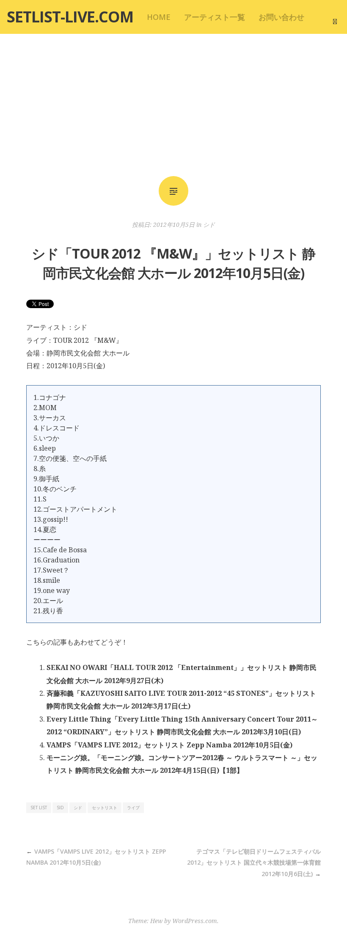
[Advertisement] (173, 105)
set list (38, 807)
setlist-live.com (70, 16)
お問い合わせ (281, 17)
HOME (159, 17)
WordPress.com (194, 921)
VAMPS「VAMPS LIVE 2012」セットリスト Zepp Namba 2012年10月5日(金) (169, 745)
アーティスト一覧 (214, 17)
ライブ (133, 807)
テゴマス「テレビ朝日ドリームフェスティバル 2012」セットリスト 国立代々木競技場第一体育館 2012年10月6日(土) (254, 862)
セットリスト (104, 807)
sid (60, 807)
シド (209, 225)
